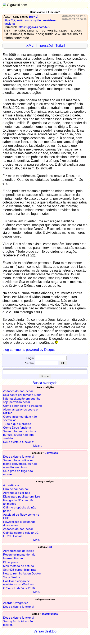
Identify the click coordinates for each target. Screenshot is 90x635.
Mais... (37, 445)
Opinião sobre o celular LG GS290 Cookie (21, 534)
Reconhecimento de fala (19, 554)
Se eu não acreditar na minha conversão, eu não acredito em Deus (20, 464)
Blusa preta (10, 562)
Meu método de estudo (18, 566)
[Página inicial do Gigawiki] (4, 5)
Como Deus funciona (17, 427)
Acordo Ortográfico (15, 603)
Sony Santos (20, 16)
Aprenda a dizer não (16, 492)
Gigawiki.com (17, 5)
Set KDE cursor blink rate (19, 569)
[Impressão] (44, 45)
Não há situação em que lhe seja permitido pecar (21, 400)
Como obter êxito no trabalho (22, 405)
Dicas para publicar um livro (21, 496)
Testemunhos (50, 614)
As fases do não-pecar (18, 391)
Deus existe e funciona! (18, 442)
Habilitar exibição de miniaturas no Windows (18, 582)
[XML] (30, 45)
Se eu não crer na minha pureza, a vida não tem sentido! (19, 435)
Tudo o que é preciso (17, 423)
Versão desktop (45, 631)
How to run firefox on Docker (22, 573)
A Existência (11, 485)
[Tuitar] (60, 45)
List (50, 547)
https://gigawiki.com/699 (34, 27)
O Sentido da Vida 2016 (19, 588)
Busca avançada (45, 383)
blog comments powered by (29, 349)
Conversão (51, 452)
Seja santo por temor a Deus (22, 394)
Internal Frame (13, 558)
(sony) (33, 16)
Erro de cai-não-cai (15, 489)
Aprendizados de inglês (18, 550)
